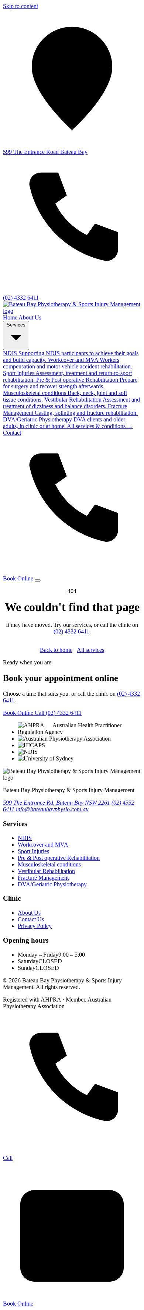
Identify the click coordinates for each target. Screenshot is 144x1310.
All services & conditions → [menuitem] (100, 426)
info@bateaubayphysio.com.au (52, 809)
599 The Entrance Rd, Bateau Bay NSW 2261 (56, 802)
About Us (29, 317)
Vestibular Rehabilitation (46, 871)
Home (10, 317)
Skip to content (20, 6)
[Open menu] (38, 580)
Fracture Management (43, 878)
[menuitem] (67, 363)
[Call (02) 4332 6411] (72, 572)
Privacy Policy (35, 926)
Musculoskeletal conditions (49, 864)
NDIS (25, 838)
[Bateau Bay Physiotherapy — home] (72, 311)
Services (16, 325)
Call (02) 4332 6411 (58, 713)
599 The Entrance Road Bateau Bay (45, 152)
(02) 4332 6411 (71, 631)
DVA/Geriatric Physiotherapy (52, 884)
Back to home (56, 650)
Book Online (19, 578)
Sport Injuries (33, 851)
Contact (12, 433)
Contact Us (31, 919)
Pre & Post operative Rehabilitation (59, 858)
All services (90, 650)
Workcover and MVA (43, 844)
